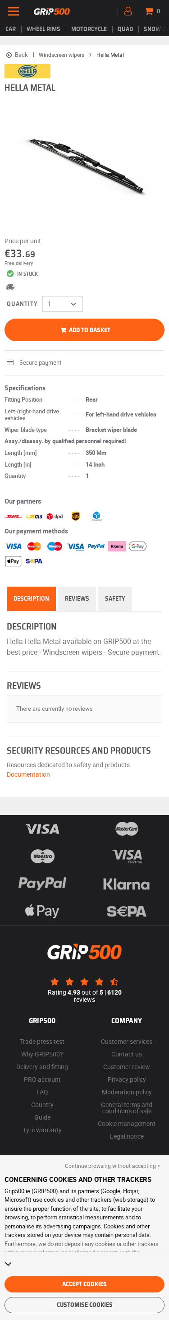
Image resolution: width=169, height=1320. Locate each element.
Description (31, 599)
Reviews (77, 599)
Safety (115, 599)
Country (42, 1104)
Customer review (126, 1066)
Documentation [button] (28, 774)
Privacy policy (127, 1079)
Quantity (22, 304)
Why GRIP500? (42, 1054)
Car (10, 29)
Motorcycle (89, 29)
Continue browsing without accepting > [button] (112, 1165)
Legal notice (127, 1136)
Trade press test (42, 1041)
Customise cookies (85, 1305)
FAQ (42, 1092)
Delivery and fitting (42, 1066)
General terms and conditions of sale (126, 1107)
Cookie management (126, 1123)
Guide (42, 1117)
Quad (125, 29)
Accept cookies (84, 1284)
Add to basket (89, 330)
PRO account (42, 1079)
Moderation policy (127, 1092)
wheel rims (43, 29)
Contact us (126, 1054)
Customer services (126, 1041)
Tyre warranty (42, 1129)
